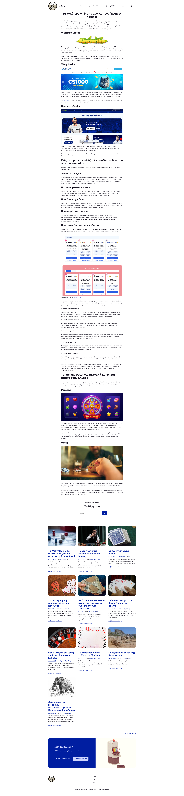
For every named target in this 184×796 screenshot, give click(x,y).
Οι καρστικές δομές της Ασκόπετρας (121, 654)
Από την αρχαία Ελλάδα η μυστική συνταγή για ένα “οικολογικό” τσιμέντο (91, 604)
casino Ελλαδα (77, 297)
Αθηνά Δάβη (62, 559)
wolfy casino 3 (67, 100)
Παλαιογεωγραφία (85, 6)
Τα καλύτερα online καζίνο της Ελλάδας (89, 654)
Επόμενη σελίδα (130, 733)
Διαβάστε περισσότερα (55, 571)
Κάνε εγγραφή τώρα (81, 758)
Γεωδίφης (62, 6)
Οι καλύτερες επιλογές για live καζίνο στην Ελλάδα (61, 655)
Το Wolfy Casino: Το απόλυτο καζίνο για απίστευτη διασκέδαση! (61, 554)
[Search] (104, 513)
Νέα (94, 782)
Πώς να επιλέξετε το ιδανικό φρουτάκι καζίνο (120, 603)
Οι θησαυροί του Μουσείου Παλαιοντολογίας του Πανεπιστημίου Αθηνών (61, 706)
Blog (69, 559)
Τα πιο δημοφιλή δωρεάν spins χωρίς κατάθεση (59, 603)
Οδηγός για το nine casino (118, 552)
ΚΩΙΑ (98, 611)
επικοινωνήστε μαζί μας (63, 758)
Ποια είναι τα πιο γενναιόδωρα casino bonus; (89, 554)
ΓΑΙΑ (94, 779)
